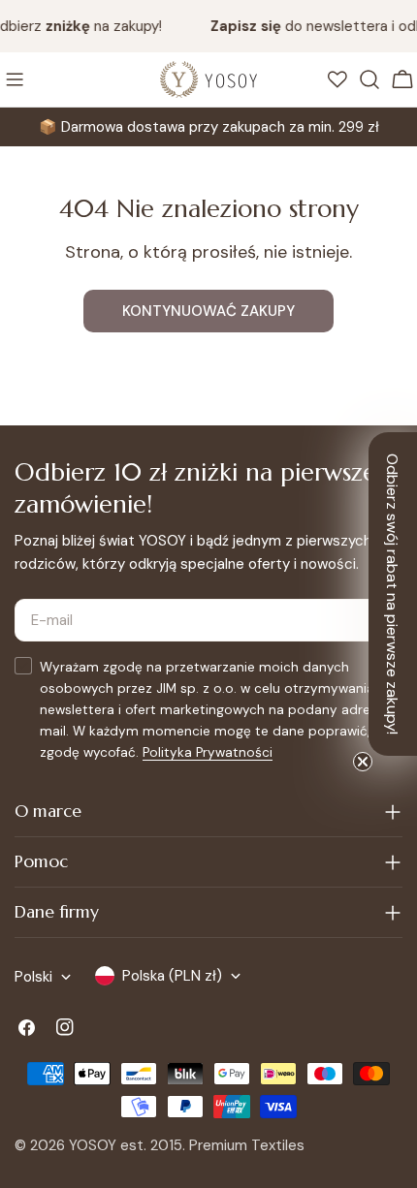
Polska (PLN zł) (172, 975)
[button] (393, 594)
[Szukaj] (369, 79)
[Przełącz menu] (14, 79)
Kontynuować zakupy (208, 311)
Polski (33, 976)
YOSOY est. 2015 (125, 1145)
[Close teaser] (362, 761)
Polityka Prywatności (208, 752)
